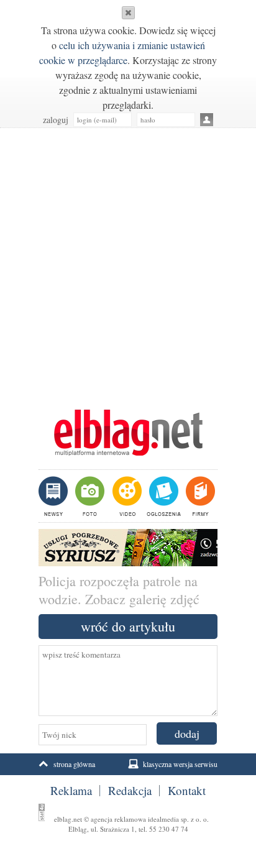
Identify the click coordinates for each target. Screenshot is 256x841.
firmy (199, 496)
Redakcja (130, 790)
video (125, 496)
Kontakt (187, 790)
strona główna (74, 764)
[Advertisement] (128, 262)
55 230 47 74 (168, 829)
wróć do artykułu (128, 626)
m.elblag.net (128, 433)
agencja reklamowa (118, 819)
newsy (55, 496)
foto (89, 496)
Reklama (71, 790)
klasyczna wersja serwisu (180, 764)
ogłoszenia (162, 496)
